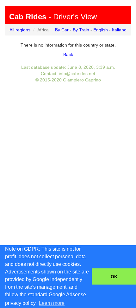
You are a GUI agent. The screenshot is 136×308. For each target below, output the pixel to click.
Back (68, 54)
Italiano (119, 29)
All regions (19, 29)
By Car (62, 29)
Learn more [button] (52, 303)
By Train (81, 29)
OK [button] (114, 276)
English (100, 29)
